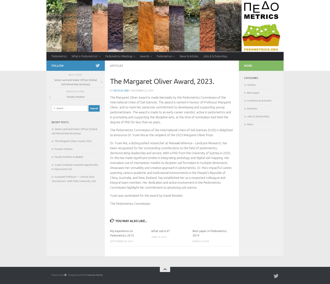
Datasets (252, 108)
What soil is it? (160, 231)
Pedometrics (59, 56)
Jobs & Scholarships (215, 56)
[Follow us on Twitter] (98, 65)
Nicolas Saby (122, 90)
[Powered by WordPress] (65, 275)
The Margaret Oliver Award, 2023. (73, 141)
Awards (144, 56)
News (250, 124)
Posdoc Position (64, 148)
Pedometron (164, 56)
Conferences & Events (259, 100)
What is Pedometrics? (85, 56)
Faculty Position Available (69, 156)
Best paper (253, 92)
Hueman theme (95, 275)
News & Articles (189, 56)
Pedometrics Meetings (119, 56)
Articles (116, 65)
